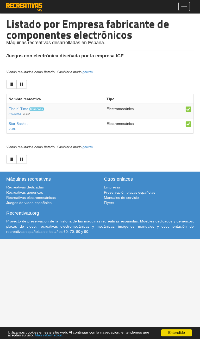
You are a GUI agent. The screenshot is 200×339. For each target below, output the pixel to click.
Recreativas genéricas (24, 192)
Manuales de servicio (121, 197)
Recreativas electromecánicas (31, 197)
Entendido (176, 333)
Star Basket (18, 123)
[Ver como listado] (11, 84)
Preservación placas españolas (129, 192)
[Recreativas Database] (24, 6)
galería (88, 72)
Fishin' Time (18, 109)
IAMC (12, 129)
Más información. (49, 335)
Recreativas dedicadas (25, 187)
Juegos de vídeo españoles (29, 203)
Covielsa (15, 114)
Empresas (112, 187)
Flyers (109, 203)
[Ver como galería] (21, 84)
